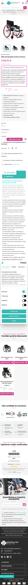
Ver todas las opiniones (14, 460)
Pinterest (16, 148)
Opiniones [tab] (9, 176)
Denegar (14, 320)
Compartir (8, 148)
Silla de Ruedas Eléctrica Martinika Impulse (6, 382)
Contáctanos (15, 164)
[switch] (24, 296)
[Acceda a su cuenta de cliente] (23, 3)
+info (24, 509)
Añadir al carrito (15, 139)
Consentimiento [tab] (6, 267)
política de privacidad (19, 512)
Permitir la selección (14, 316)
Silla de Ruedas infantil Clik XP (21, 358)
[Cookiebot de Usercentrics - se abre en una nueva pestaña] (20, 263)
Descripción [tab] (11, 173)
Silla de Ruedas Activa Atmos (10, 185)
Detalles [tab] (14, 267)
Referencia (4, 54)
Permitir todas (14, 311)
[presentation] (2, 414)
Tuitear (12, 148)
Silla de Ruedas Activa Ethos (7, 358)
